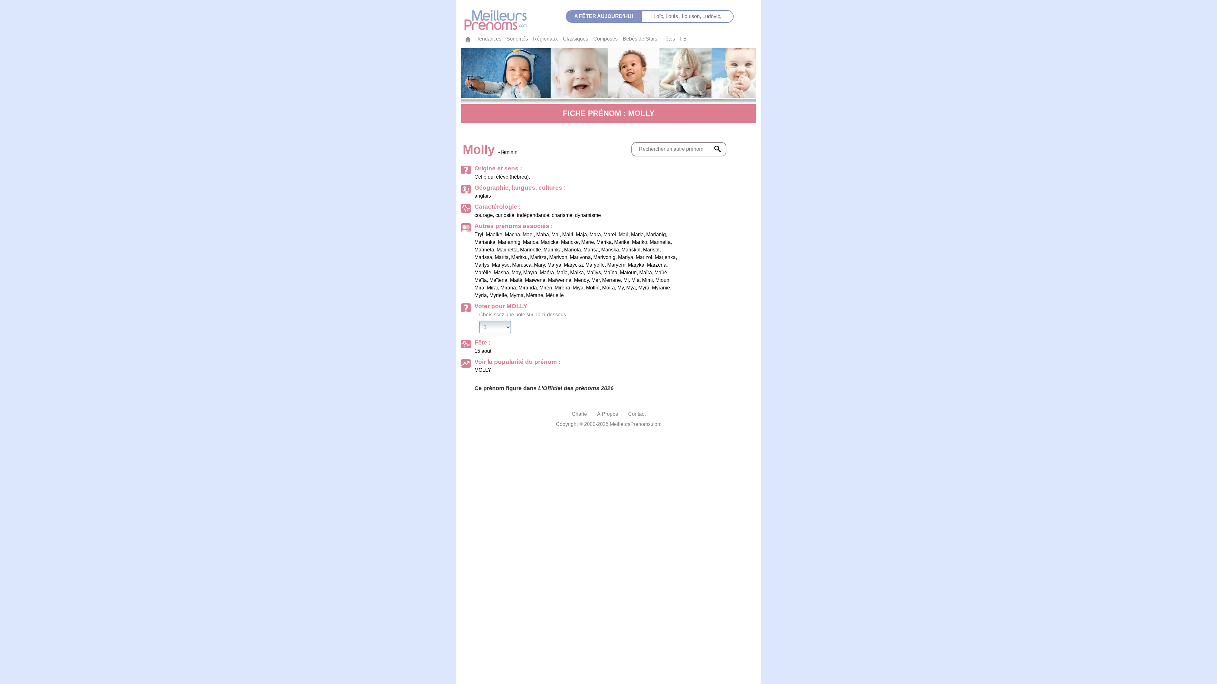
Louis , (674, 16)
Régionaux (545, 38)
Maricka (549, 242)
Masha (501, 272)
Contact (637, 414)
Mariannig (509, 242)
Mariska (610, 249)
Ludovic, (711, 16)
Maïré (660, 272)
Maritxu (519, 257)
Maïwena (535, 280)
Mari (623, 234)
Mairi (567, 234)
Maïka (577, 272)
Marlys (481, 265)
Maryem (616, 265)
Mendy (581, 280)
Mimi (647, 280)
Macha (512, 234)
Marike (621, 242)
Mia (635, 280)
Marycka (573, 265)
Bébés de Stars (640, 38)
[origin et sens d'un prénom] (717, 148)
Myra (643, 287)
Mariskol (631, 249)
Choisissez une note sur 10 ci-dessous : (524, 314)
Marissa (483, 257)
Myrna (517, 295)
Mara (595, 234)
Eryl (478, 234)
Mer (595, 280)
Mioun (662, 280)
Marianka (484, 242)
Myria (480, 295)
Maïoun (628, 272)
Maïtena (498, 280)
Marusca (521, 265)
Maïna (610, 272)
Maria (637, 234)
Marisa (591, 249)
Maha (542, 234)
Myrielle (498, 295)
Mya (631, 287)
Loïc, (660, 16)
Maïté (516, 280)
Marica (530, 242)
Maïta (480, 280)
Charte (579, 414)
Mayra (530, 272)
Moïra (608, 287)
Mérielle (555, 295)
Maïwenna (559, 280)
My (620, 287)
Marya (554, 265)
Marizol (644, 257)
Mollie (593, 287)
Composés (605, 38)
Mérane (534, 295)
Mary (539, 265)
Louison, (692, 16)
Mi (626, 280)
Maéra (547, 272)
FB (683, 38)
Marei (609, 234)
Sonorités (517, 38)
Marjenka (665, 257)
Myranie (661, 287)
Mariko (639, 242)
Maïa (562, 272)
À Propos (607, 414)
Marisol (651, 249)
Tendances (489, 38)
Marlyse (501, 265)
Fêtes (668, 38)
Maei (528, 234)
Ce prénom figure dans (544, 388)
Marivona (580, 257)
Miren (545, 287)
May (516, 272)
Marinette (530, 249)
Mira (479, 287)
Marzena (656, 265)
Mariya (625, 257)
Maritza (538, 257)
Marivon (558, 257)
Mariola (572, 249)
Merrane (611, 280)
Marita (502, 257)
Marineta (484, 249)
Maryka (636, 265)
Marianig (656, 234)
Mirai (492, 287)
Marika (604, 242)
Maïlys (593, 272)
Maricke (570, 242)
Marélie (482, 272)
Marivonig (604, 257)
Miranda (527, 287)
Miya (578, 287)
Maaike (494, 234)
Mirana (508, 287)
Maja (581, 234)
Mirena (562, 287)
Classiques (575, 38)
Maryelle (595, 265)
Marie (587, 242)
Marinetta (507, 249)
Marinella (660, 242)
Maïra (645, 272)
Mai (555, 234)
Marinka (553, 249)
